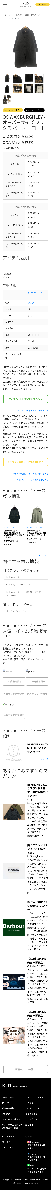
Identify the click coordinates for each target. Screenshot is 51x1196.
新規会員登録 (8, 1108)
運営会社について (33, 1124)
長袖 (40, 527)
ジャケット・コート (34, 110)
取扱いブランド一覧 (34, 1097)
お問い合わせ (31, 1119)
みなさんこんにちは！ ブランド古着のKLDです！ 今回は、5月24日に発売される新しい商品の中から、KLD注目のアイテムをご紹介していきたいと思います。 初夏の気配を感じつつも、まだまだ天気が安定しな (37, 984)
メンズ (31, 302)
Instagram (35, 1142)
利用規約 (6, 1113)
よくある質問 (31, 1113)
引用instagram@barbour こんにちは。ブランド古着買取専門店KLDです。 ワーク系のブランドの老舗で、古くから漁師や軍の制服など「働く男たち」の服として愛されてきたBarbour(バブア (37, 817)
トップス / (30, 527)
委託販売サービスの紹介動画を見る (32, 480)
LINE (32, 1165)
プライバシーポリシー (12, 1119)
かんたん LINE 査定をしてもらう (25, 399)
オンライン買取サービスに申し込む (25, 462)
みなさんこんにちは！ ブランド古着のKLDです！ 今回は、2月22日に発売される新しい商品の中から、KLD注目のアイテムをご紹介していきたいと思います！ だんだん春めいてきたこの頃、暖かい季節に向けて (37, 1037)
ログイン (6, 1103)
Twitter (33, 1153)
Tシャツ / (36, 527)
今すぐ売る (42, 4)
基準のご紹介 (8, 1097)
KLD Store (9, 1147)
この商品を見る (14, 681)
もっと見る (43, 555)
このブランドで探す (14, 694)
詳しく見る (43, 758)
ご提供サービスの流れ (35, 1108)
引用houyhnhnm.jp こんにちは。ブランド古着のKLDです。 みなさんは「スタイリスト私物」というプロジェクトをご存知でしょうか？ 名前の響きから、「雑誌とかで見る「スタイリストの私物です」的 (37, 874)
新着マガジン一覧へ (25, 1069)
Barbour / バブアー (12, 110)
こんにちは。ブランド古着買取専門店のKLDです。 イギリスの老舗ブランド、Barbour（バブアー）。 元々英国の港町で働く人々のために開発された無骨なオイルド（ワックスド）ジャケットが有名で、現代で (37, 931)
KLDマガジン (8, 1136)
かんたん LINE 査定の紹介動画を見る (31, 410)
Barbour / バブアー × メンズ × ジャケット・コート (24, 593)
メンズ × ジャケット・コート (19, 611)
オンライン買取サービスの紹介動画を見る (29, 473)
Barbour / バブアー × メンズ (19, 584)
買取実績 (29, 1103)
